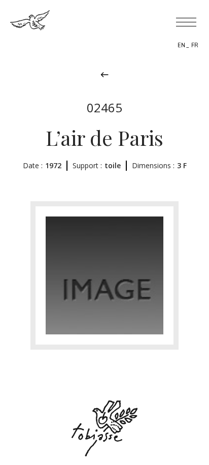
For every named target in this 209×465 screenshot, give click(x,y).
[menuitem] (181, 45)
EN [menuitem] (181, 45)
